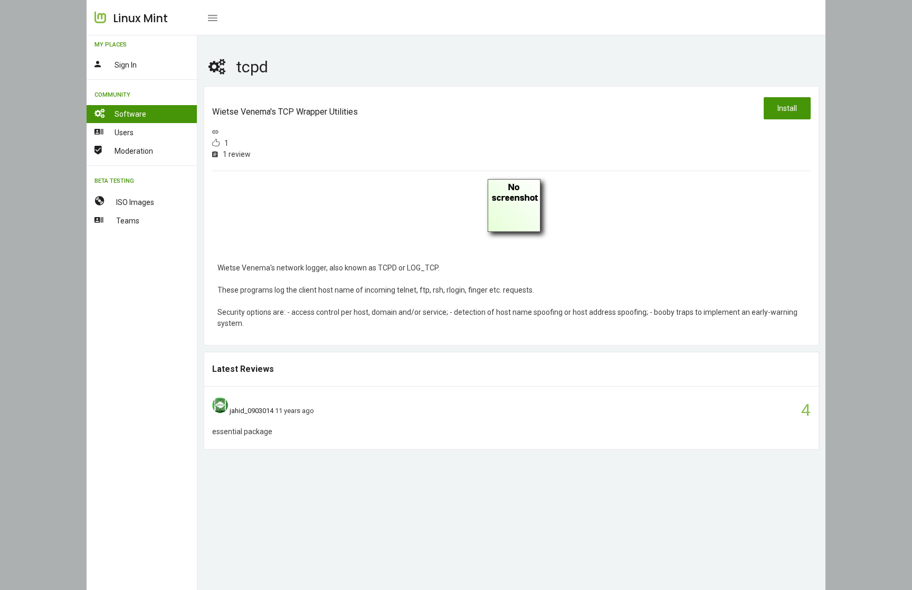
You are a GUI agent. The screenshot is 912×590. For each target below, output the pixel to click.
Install (787, 108)
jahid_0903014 (251, 411)
